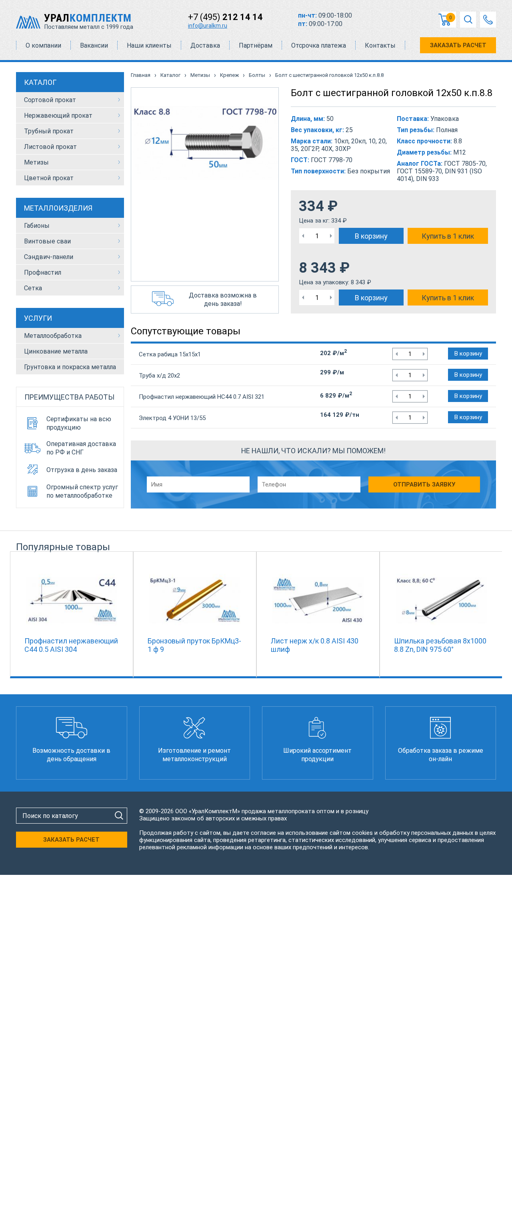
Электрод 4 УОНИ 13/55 (172, 418)
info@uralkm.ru (207, 25)
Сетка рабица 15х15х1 (170, 354)
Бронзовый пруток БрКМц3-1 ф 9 (194, 645)
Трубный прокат (49, 131)
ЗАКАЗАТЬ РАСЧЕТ (458, 45)
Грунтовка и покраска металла (70, 367)
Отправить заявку (424, 484)
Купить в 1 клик (448, 236)
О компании (43, 45)
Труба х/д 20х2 (159, 375)
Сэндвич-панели (48, 257)
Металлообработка (53, 336)
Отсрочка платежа (318, 45)
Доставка (205, 45)
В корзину (371, 236)
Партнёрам (255, 45)
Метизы (36, 162)
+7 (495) (225, 17)
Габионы (37, 225)
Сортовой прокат (50, 100)
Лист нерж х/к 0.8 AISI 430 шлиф (314, 645)
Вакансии (94, 45)
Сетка (33, 288)
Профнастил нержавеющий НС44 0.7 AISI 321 (201, 396)
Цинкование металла (56, 351)
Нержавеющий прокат (58, 115)
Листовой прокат (50, 147)
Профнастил (42, 272)
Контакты (380, 45)
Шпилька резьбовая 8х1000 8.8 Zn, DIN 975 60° (440, 645)
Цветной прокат (49, 178)
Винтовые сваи (47, 241)
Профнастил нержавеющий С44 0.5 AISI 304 (71, 645)
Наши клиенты (149, 45)
